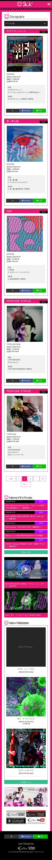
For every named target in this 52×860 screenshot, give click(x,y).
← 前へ (11, 479)
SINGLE (43, 32)
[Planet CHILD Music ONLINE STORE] (36, 813)
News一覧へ (26, 552)
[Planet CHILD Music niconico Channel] (16, 821)
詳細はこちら (26, 782)
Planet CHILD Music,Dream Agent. (24, 852)
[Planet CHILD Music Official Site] (16, 813)
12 (43, 479)
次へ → (26, 484)
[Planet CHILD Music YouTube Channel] (36, 821)
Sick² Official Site (26, 843)
